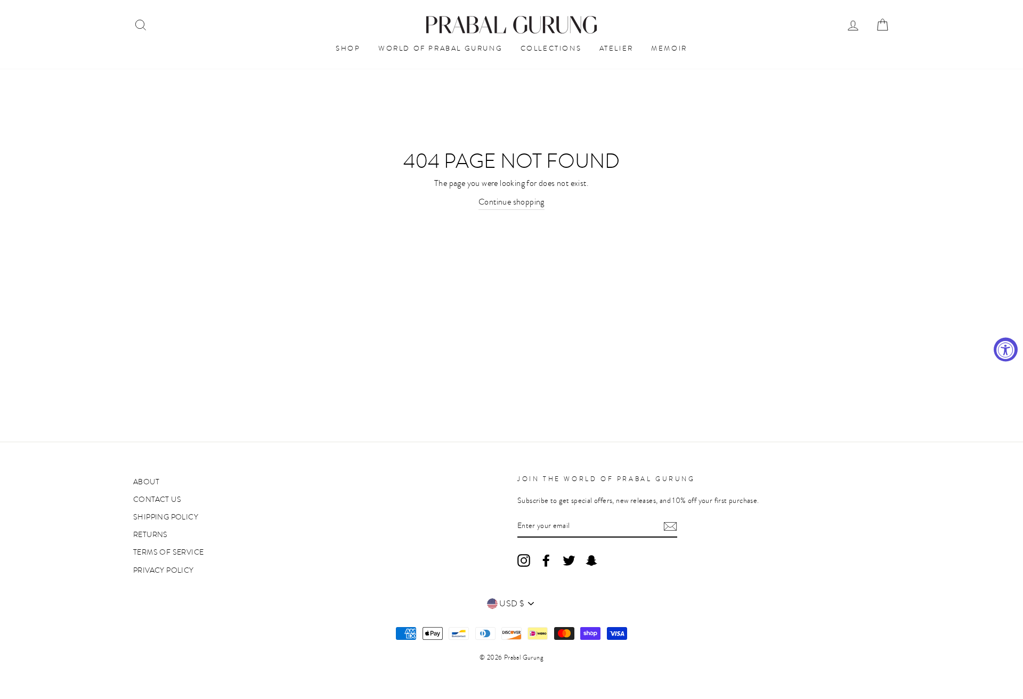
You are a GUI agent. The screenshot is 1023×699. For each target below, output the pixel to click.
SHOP (348, 48)
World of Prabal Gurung (440, 48)
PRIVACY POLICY (163, 570)
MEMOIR (669, 48)
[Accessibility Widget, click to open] (1006, 350)
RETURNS (150, 535)
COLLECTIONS (551, 48)
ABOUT (146, 482)
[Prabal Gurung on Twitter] (569, 560)
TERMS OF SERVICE (168, 552)
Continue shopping (511, 202)
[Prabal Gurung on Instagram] (523, 560)
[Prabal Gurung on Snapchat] (591, 560)
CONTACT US (157, 499)
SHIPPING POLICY (165, 517)
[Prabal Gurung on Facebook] (546, 560)
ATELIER (616, 48)
